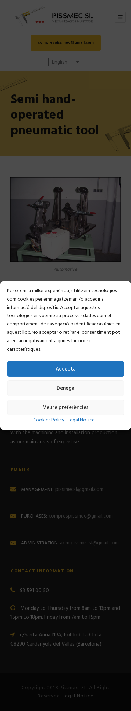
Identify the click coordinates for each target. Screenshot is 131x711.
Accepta (66, 369)
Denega (65, 388)
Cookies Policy (48, 420)
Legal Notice (81, 420)
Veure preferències (65, 407)
